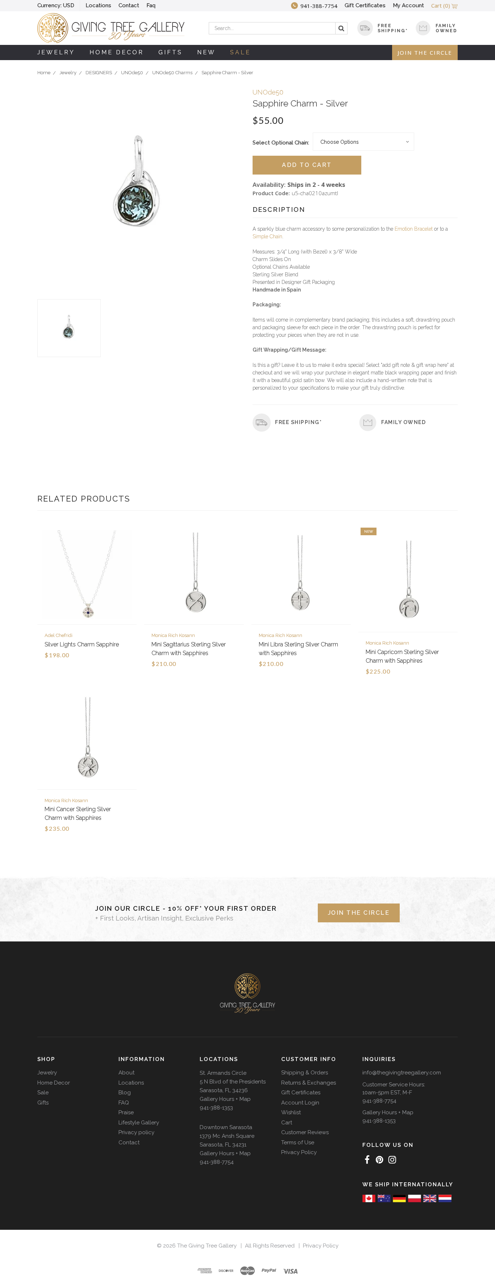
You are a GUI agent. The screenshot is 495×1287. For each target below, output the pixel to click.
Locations (98, 5)
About (126, 1072)
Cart (286, 1122)
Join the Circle (425, 52)
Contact (128, 5)
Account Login (300, 1102)
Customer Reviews (305, 1132)
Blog (124, 1092)
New (206, 52)
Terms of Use (297, 1142)
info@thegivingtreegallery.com (401, 1072)
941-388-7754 (217, 1162)
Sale (240, 52)
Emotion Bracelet (414, 229)
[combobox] (278, 28)
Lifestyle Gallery (138, 1122)
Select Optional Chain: (281, 142)
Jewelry (56, 52)
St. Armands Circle (223, 1073)
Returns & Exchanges (308, 1083)
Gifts (170, 52)
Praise (126, 1112)
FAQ (123, 1102)
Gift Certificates (365, 5)
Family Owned (446, 28)
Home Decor (117, 52)
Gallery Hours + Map (225, 1099)
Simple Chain (267, 236)
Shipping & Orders (304, 1072)
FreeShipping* (393, 28)
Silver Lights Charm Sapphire (82, 644)
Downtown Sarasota (226, 1127)
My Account (408, 5)
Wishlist (291, 1112)
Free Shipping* (298, 422)
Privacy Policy (299, 1152)
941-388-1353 (216, 1107)
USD (55, 5)
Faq (150, 5)
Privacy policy (136, 1132)
